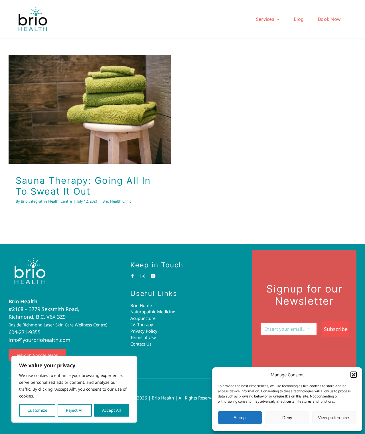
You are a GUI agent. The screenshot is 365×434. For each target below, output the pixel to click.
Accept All (111, 410)
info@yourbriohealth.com (39, 339)
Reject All (75, 410)
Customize (37, 410)
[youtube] (153, 276)
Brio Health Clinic (90, 120)
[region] (74, 389)
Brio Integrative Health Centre (46, 201)
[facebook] (132, 276)
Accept (240, 417)
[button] (353, 375)
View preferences (334, 417)
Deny (287, 417)
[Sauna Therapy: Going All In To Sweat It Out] (90, 109)
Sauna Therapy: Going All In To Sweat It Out (83, 186)
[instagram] (143, 276)
